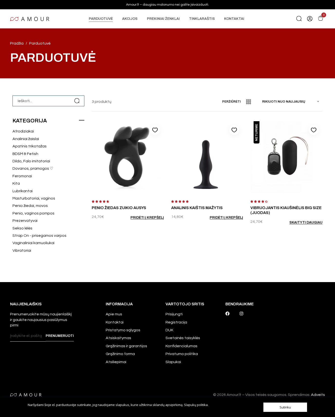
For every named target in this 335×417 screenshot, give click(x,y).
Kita (16, 183)
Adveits (318, 395)
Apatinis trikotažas (30, 146)
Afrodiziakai (23, 131)
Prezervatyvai (25, 221)
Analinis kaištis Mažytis (197, 208)
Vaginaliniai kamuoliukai (33, 243)
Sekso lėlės (22, 228)
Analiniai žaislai (26, 139)
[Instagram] (241, 313)
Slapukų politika (196, 405)
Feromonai (22, 176)
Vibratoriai (22, 250)
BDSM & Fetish (25, 154)
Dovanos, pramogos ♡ (33, 168)
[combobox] (292, 101)
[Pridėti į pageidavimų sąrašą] (155, 130)
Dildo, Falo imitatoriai (31, 161)
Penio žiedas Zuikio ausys (119, 208)
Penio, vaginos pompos (33, 213)
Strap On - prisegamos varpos (39, 236)
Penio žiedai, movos (30, 206)
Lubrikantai (23, 191)
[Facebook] (227, 313)
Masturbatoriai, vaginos (34, 198)
